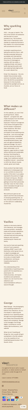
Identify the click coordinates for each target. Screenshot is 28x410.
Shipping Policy (13, 390)
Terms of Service (7, 394)
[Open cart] (25, 13)
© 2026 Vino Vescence (9, 404)
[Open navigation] (4, 11)
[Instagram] (3, 386)
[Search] (24, 8)
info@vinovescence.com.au (11, 382)
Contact (4, 390)
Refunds (14, 392)
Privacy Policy (6, 392)
